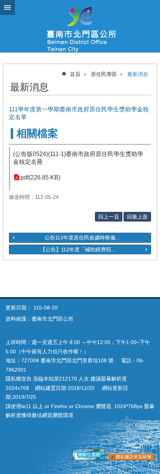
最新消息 (137, 74)
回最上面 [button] (137, 217)
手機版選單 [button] (7, 7)
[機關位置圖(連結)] (88, 458)
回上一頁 (108, 217)
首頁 (75, 74)
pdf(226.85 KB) (40, 177)
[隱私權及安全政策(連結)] (131, 458)
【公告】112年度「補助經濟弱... (77, 249)
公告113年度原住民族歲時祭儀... (82, 238)
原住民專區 (104, 74)
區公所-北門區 (80, 26)
